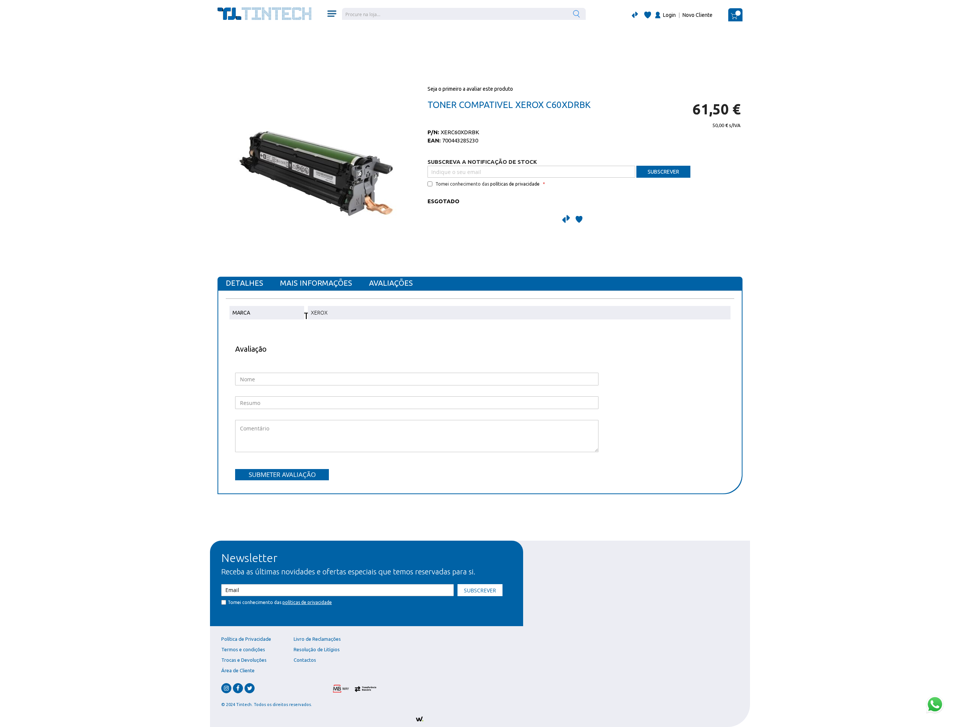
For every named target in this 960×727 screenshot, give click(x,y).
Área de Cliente (238, 670)
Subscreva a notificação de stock (482, 162)
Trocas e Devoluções (244, 660)
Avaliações (391, 283)
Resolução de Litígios (317, 649)
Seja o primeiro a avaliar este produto (470, 89)
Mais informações (316, 283)
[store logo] (264, 14)
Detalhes (244, 283)
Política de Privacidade (246, 639)
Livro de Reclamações (317, 639)
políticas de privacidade (515, 183)
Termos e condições (243, 649)
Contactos (305, 660)
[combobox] (464, 14)
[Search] (577, 13)
